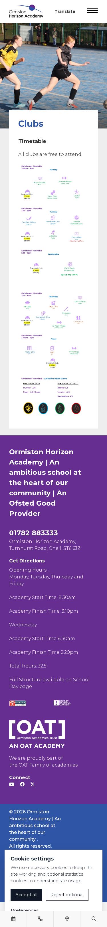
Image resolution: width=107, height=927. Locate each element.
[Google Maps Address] (67, 919)
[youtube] (11, 784)
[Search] (94, 919)
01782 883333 (33, 533)
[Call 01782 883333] (40, 919)
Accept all (26, 894)
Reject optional (67, 894)
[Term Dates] (13, 919)
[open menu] (92, 11)
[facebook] (22, 784)
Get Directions (27, 561)
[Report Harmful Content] (62, 703)
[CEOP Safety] (17, 703)
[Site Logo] (28, 11)
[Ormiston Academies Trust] (37, 734)
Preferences (24, 910)
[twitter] (32, 784)
